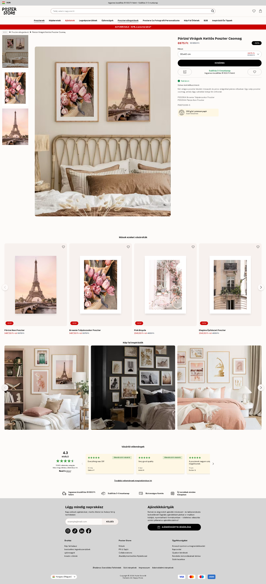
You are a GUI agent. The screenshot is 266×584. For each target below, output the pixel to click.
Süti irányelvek (130, 567)
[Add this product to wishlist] (255, 72)
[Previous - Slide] (5, 287)
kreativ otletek (71, 556)
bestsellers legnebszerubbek (77, 549)
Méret (180, 49)
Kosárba (220, 63)
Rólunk (122, 546)
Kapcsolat (176, 549)
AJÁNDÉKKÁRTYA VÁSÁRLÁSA (176, 527)
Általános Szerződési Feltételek (107, 567)
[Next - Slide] (261, 287)
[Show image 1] (15, 51)
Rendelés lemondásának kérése (186, 556)
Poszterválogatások (20, 32)
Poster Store (139, 576)
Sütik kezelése (178, 559)
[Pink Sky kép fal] (46, 387)
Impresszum (144, 567)
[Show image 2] (15, 88)
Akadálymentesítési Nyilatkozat (133, 556)
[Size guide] (185, 72)
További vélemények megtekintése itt (133, 480)
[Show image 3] (15, 127)
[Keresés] (212, 11)
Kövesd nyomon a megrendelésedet (188, 546)
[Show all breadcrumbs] (5, 32)
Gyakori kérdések (180, 552)
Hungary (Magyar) (64, 577)
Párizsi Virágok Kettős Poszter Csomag (48, 32)
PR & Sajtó (123, 549)
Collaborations (125, 552)
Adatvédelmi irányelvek (162, 567)
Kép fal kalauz (70, 546)
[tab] (254, 11)
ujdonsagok (69, 552)
